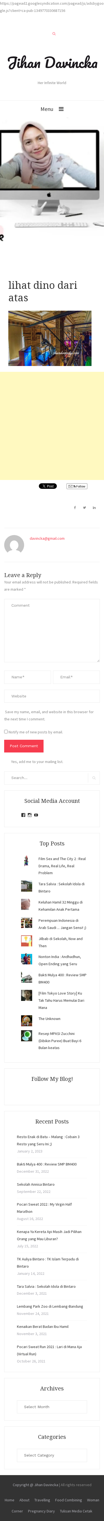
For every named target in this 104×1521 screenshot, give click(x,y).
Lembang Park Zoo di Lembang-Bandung (50, 1306)
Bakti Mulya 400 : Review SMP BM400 (47, 1164)
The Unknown (49, 1018)
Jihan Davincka (52, 62)
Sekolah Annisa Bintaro (36, 1184)
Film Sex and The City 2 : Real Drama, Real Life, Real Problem (62, 866)
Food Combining (68, 1499)
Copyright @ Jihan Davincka (35, 1484)
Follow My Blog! (52, 1079)
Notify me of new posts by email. (36, 732)
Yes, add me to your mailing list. (37, 761)
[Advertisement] (52, 426)
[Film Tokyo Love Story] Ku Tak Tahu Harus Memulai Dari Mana (61, 1000)
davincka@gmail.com (47, 538)
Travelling (42, 1499)
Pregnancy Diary (41, 1511)
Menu (46, 108)
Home (9, 1499)
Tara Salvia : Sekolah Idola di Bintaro (46, 1286)
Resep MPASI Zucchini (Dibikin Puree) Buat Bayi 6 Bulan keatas (60, 1040)
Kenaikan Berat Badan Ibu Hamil (43, 1326)
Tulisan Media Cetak (76, 1511)
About (24, 1499)
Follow (80, 486)
